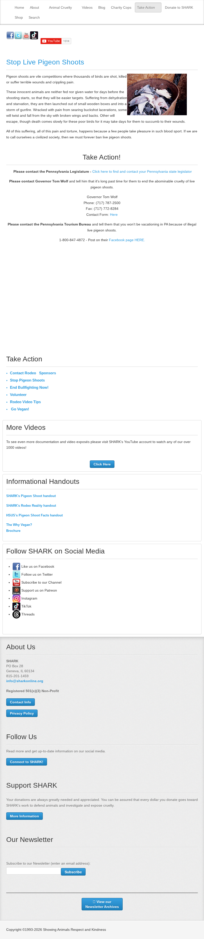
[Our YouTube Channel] (16, 582)
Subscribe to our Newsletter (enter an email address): (48, 863)
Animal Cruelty (60, 7)
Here (114, 215)
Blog (101, 7)
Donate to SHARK (179, 7)
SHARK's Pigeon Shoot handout (31, 496)
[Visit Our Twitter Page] (16, 574)
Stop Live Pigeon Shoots (45, 62)
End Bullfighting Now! (29, 387)
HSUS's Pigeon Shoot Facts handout (34, 515)
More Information (24, 816)
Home (19, 7)
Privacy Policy (22, 713)
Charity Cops (121, 7)
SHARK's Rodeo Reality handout (31, 505)
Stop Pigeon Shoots (27, 380)
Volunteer (18, 394)
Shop (19, 17)
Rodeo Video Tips (25, 402)
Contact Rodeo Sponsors (33, 373)
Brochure (13, 531)
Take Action (146, 7)
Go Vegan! (19, 409)
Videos (87, 7)
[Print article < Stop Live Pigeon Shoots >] (196, 76)
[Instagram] (16, 598)
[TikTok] (16, 606)
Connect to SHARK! (26, 762)
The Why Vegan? (19, 525)
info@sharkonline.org (24, 681)
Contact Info (20, 702)
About (34, 7)
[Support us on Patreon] (16, 590)
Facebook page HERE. (127, 240)
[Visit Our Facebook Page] (16, 566)
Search (34, 17)
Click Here (102, 464)
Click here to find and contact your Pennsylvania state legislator (142, 171)
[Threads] (16, 614)
